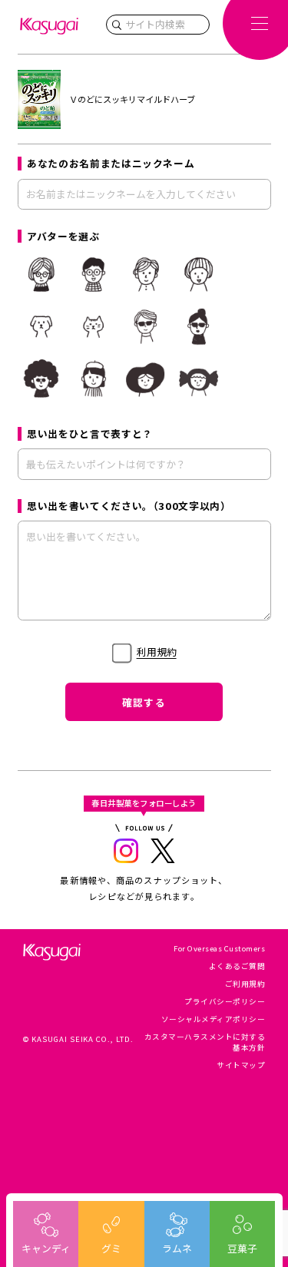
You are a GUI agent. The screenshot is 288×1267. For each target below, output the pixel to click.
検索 (117, 25)
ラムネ (177, 1248)
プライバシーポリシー (224, 1001)
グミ (111, 1248)
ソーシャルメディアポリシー (213, 1019)
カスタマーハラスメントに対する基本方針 (204, 1041)
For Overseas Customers (219, 948)
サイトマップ (241, 1065)
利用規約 (157, 651)
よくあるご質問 (237, 966)
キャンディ (46, 1248)
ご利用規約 (245, 983)
